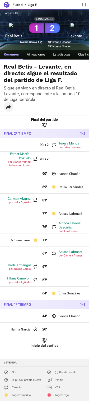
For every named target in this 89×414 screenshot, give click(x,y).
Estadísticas (61, 54)
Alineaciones (36, 54)
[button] (8, 107)
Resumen (11, 54)
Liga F (32, 5)
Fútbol (18, 5)
